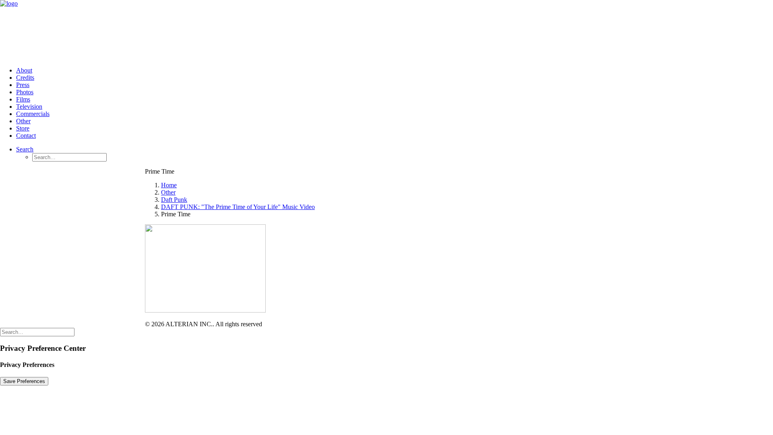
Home (169, 185)
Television (29, 106)
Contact (26, 135)
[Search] (37, 331)
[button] (24, 149)
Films (23, 99)
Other (23, 121)
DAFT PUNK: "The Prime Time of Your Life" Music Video (238, 206)
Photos (24, 92)
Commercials (33, 113)
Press (22, 84)
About (24, 70)
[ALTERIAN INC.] (386, 30)
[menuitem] (394, 70)
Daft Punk (174, 199)
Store (22, 128)
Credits (25, 77)
